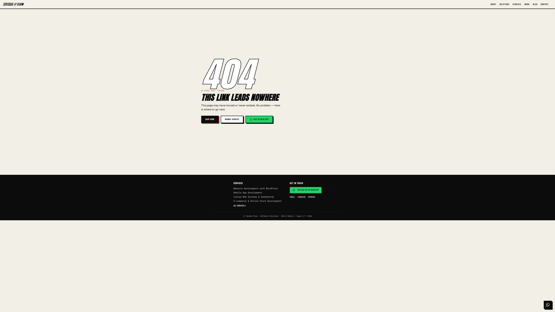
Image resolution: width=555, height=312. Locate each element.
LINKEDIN (302, 197)
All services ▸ (240, 206)
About (493, 4)
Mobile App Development (248, 192)
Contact (545, 4)
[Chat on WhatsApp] (548, 305)
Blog (535, 4)
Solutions (504, 4)
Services (517, 4)
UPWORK (311, 197)
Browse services (232, 119)
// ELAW (13, 4)
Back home (209, 119)
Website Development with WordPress (256, 188)
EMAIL (292, 197)
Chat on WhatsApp (261, 119)
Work (527, 4)
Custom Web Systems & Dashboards (254, 196)
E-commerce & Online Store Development (258, 201)
